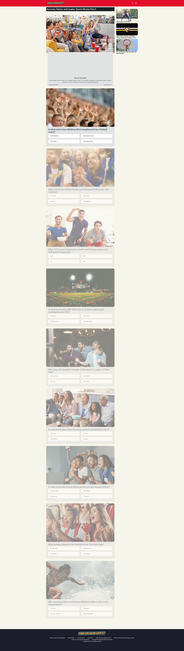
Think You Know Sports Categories (80, 639)
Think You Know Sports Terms (103, 638)
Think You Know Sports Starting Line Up (124, 638)
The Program (53, 141)
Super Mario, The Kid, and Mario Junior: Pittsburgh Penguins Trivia (126, 36)
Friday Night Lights (88, 141)
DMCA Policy (71, 638)
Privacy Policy (80, 638)
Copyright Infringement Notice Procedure (102, 639)
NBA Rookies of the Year (123, 22)
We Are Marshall (54, 136)
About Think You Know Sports (57, 638)
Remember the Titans (88, 136)
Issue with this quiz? (108, 84)
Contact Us (90, 638)
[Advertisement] (80, 64)
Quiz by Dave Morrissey (53, 84)
